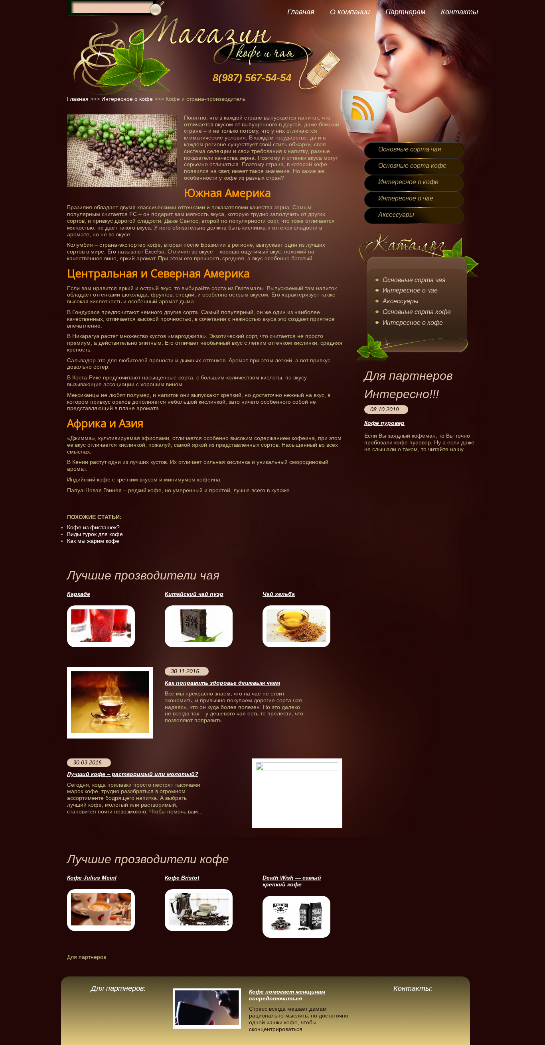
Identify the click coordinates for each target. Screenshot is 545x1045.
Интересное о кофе (127, 99)
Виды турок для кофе (95, 534)
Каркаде (78, 594)
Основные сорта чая (409, 149)
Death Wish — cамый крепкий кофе (292, 881)
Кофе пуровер (384, 423)
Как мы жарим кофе (93, 541)
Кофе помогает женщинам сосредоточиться (287, 995)
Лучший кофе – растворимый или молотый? (132, 774)
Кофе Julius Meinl (92, 877)
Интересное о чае (405, 198)
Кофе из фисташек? (93, 527)
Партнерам (405, 12)
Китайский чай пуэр (194, 594)
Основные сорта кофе (412, 165)
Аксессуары (396, 214)
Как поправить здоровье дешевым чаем (222, 683)
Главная (300, 12)
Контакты (459, 12)
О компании (350, 12)
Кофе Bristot (182, 877)
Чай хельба (279, 594)
